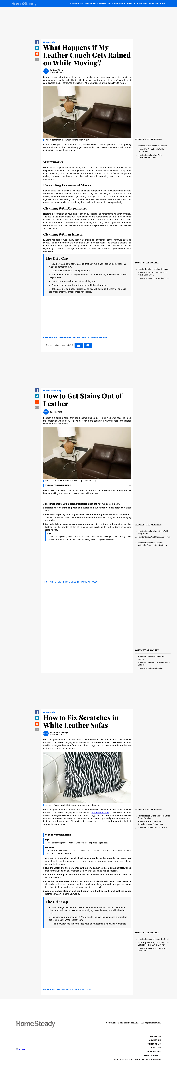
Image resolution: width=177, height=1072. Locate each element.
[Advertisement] (87, 317)
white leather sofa (100, 812)
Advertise (155, 1040)
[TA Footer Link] (40, 1049)
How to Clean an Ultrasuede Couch (153, 278)
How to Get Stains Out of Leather (152, 146)
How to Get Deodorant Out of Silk (152, 827)
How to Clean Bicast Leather (150, 668)
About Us (155, 1036)
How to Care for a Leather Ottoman (153, 269)
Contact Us (154, 1044)
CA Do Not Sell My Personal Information (137, 1059)
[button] (37, 44)
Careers (156, 1048)
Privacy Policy (152, 1055)
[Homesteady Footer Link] (40, 1024)
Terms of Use (153, 1052)
